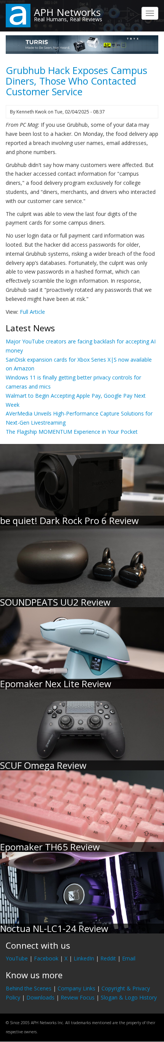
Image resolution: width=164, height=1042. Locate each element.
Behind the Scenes (28, 988)
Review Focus (78, 997)
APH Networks (67, 12)
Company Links (76, 988)
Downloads (40, 997)
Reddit (108, 958)
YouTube (17, 958)
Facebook (46, 958)
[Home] (18, 15)
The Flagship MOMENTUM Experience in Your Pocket (72, 431)
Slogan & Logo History (129, 997)
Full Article (32, 311)
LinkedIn (84, 958)
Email (128, 958)
